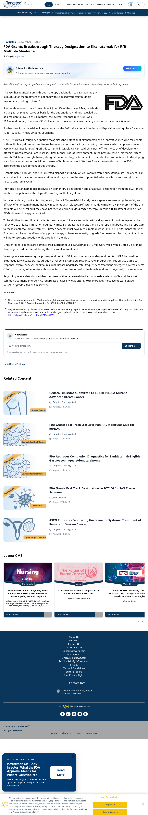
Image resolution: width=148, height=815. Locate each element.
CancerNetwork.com (74, 651)
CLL (105, 13)
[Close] (143, 804)
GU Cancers (130, 13)
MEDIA (88, 4)
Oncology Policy (85, 13)
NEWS (58, 4)
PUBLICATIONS (104, 4)
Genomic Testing (116, 13)
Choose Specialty (24, 12)
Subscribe (130, 345)
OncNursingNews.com (74, 657)
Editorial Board (74, 671)
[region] (74, 804)
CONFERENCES (73, 4)
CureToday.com (74, 647)
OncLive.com (74, 654)
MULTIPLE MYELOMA (15, 364)
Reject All (110, 804)
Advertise (74, 640)
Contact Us (74, 644)
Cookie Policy (32, 812)
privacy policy (61, 352)
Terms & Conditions (74, 668)
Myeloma (97, 13)
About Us (74, 637)
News (78, 733)
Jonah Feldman (60, 497)
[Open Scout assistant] (131, 4)
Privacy (74, 664)
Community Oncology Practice (64, 13)
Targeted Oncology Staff (64, 402)
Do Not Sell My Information (74, 661)
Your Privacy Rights (74, 675)
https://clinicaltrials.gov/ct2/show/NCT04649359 (31, 315)
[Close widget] (73, 756)
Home (54, 733)
